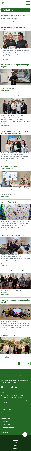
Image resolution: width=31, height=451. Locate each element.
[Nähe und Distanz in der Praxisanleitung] (15, 179)
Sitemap (15, 449)
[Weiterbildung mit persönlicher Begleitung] (15, 39)
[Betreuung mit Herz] (15, 345)
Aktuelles (5, 432)
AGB (15, 443)
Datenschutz (15, 437)
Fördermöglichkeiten (8, 427)
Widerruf (15, 440)
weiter (28, 364)
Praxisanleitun (15, 190)
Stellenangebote (7, 430)
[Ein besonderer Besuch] (15, 106)
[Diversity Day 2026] (15, 212)
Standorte (12, 403)
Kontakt (5, 413)
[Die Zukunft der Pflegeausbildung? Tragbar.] (15, 77)
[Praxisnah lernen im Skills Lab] (15, 245)
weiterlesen (6, 59)
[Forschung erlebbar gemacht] (15, 281)
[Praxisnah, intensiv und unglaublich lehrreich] (15, 312)
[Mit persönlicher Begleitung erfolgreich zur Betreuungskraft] (15, 143)
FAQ (15, 446)
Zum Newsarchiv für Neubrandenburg (12, 22)
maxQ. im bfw (6, 424)
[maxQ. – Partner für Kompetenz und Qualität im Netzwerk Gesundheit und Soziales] (3, 3)
